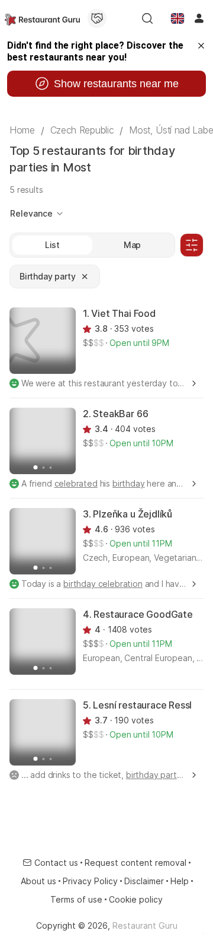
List (52, 245)
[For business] (97, 18)
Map (132, 245)
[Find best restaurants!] (42, 18)
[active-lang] (177, 18)
